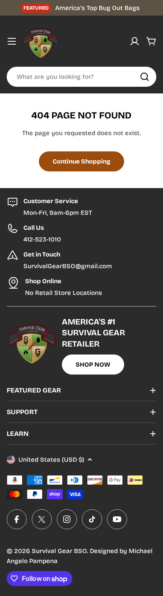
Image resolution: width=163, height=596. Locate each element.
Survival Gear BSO (59, 551)
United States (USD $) (51, 459)
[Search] (145, 77)
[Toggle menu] (12, 41)
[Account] (135, 41)
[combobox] (81, 77)
